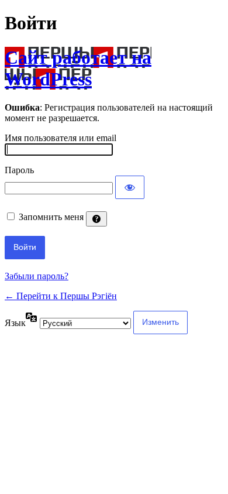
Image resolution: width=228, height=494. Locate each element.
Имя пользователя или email (60, 138)
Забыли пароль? (36, 276)
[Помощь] (96, 219)
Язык (15, 323)
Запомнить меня (51, 217)
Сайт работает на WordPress (78, 68)
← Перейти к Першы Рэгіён (61, 296)
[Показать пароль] (129, 187)
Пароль (19, 170)
